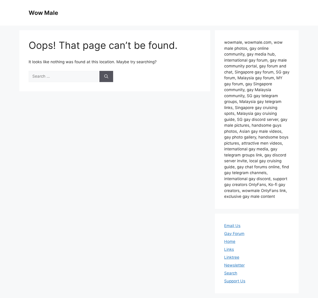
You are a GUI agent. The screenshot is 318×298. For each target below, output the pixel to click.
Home (229, 241)
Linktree (231, 257)
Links (229, 249)
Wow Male (43, 12)
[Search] (106, 76)
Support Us (234, 281)
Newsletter (234, 265)
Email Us (232, 225)
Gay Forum (234, 233)
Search (230, 273)
